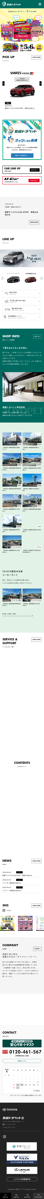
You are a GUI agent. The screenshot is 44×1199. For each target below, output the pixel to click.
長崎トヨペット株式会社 (13, 1118)
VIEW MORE (36, 57)
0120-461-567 (10, 1124)
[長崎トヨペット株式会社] (11, 4)
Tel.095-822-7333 (8, 1127)
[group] (22, 30)
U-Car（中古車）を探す (9, 614)
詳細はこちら (22, 1061)
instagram (4, 1137)
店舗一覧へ (37, 336)
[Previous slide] (3, 83)
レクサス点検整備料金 (22, 1179)
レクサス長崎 (22, 1170)
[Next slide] (40, 83)
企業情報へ (37, 949)
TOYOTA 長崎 (9, 1109)
